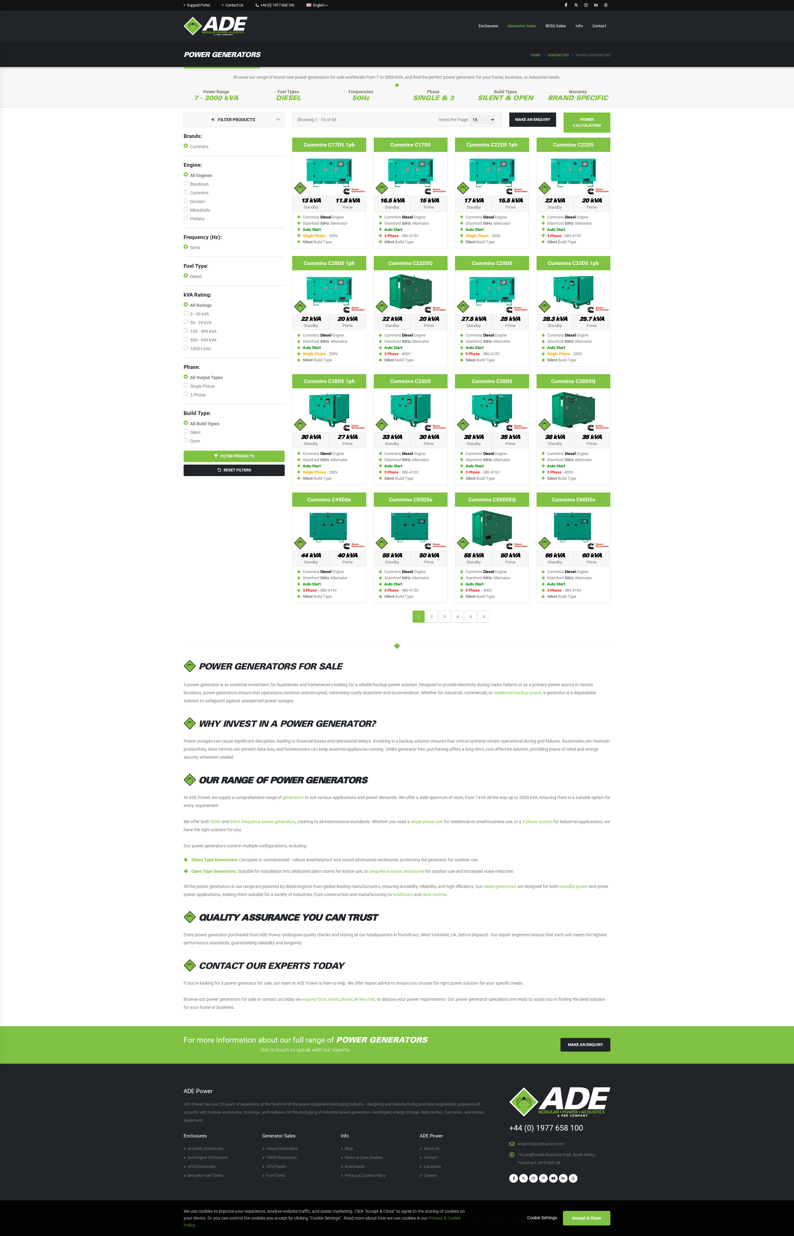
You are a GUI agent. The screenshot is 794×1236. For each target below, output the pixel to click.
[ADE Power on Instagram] (586, 5)
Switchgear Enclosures (208, 1157)
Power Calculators (587, 122)
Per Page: (454, 119)
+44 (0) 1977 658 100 (277, 5)
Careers (430, 1175)
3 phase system (537, 821)
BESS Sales (556, 26)
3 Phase (198, 394)
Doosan (197, 201)
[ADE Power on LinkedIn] (595, 5)
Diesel (195, 276)
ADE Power (431, 1136)
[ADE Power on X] (576, 5)
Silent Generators (281, 1157)
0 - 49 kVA (199, 313)
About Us (431, 1148)
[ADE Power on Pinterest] (543, 1178)
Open (195, 441)
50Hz (195, 247)
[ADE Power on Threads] (605, 5)
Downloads (355, 1166)
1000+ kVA (200, 348)
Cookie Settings (542, 1217)
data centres (434, 894)
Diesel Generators (282, 1148)
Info (579, 26)
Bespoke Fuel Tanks (205, 1175)
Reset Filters (236, 470)
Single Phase (202, 386)
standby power (573, 886)
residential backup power (517, 692)
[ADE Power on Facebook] (566, 5)
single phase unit (427, 821)
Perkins (197, 218)
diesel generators (500, 886)
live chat (367, 999)
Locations (432, 1166)
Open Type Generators (213, 871)
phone (346, 999)
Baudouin (199, 184)
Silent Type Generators (214, 859)
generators (293, 797)
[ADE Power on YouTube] (553, 1178)
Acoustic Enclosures (206, 1148)
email (333, 999)
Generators (558, 55)
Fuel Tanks (276, 1175)
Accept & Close (586, 1218)
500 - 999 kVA (203, 340)
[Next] (484, 616)
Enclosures (488, 26)
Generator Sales (522, 26)
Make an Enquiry (532, 119)
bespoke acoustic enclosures (396, 871)
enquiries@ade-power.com (541, 1143)
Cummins (199, 146)
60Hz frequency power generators (263, 821)
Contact (599, 26)
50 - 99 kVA (201, 322)
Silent (195, 432)
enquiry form (314, 999)
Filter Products (236, 456)
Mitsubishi (200, 210)
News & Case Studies (364, 1157)
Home (536, 55)
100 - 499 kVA (203, 331)
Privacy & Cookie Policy (365, 1175)
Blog (349, 1148)
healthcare (403, 894)
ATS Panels (276, 1166)
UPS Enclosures (202, 1166)
